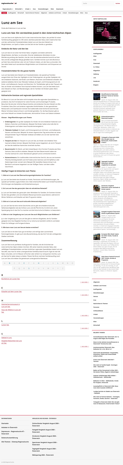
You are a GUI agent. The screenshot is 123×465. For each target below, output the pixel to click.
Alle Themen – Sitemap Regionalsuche (15, 442)
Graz (34, 9)
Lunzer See (5, 325)
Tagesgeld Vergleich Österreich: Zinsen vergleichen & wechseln (108, 163)
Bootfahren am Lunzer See (10, 279)
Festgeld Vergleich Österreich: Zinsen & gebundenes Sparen (110, 212)
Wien (52, 9)
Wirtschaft (18, 9)
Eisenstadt (96, 63)
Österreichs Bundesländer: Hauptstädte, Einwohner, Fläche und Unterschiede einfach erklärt (105, 354)
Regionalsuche (7, 9)
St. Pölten (96, 67)
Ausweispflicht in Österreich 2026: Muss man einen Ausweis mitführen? (105, 387)
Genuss (95, 296)
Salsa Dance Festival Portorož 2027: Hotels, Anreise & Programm (110, 258)
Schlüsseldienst (98, 311)
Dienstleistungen (73, 13)
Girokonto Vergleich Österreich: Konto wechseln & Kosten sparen (110, 187)
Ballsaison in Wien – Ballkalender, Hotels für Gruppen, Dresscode (105, 381)
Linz (94, 78)
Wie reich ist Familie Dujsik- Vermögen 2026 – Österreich (105, 365)
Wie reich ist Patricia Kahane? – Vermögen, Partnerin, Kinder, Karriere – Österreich (106, 397)
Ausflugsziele (12, 13)
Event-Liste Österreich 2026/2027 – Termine (104, 360)
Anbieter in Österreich (9, 427)
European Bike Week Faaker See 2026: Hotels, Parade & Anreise (110, 235)
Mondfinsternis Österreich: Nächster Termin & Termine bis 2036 (109, 95)
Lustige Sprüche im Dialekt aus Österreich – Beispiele (106, 392)
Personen (96, 307)
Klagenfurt (96, 70)
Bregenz (95, 85)
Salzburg (96, 74)
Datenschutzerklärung (9, 438)
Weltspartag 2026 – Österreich (43, 455)
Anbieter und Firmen (55, 13)
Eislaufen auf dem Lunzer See (11, 292)
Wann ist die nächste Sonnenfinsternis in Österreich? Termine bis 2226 (106, 343)
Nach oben (84, 282)
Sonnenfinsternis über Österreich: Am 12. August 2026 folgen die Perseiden (106, 337)
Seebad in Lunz (6, 338)
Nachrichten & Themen (32, 13)
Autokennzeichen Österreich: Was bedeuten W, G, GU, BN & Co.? (103, 348)
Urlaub (27, 9)
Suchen (118, 3)
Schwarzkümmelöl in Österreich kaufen (107, 117)
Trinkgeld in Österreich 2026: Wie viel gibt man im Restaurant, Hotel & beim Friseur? (110, 139)
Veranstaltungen (43, 9)
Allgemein (44, 13)
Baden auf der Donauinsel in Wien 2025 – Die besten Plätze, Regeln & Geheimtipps (106, 371)
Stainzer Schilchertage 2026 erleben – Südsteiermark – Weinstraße (104, 376)
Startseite (4, 423)
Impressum (59, 9)
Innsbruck (96, 81)
